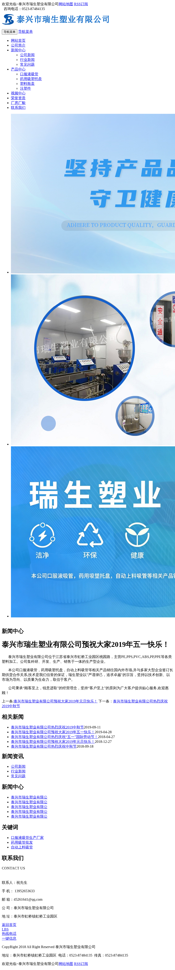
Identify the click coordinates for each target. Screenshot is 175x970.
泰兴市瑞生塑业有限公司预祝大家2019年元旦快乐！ (56, 701)
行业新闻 (27, 60)
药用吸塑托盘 (31, 79)
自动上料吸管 (22, 847)
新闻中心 (18, 50)
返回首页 (9, 925)
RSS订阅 (81, 4)
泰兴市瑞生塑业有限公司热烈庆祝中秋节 (44, 746)
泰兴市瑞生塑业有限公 (29, 797)
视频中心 (18, 93)
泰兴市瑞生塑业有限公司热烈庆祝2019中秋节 (47, 727)
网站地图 (66, 4)
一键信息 (9, 938)
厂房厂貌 (18, 103)
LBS (5, 929)
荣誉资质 (18, 98)
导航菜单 (25, 32)
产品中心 (18, 69)
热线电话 (9, 934)
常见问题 (27, 64)
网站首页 (18, 40)
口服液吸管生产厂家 (27, 838)
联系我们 (18, 107)
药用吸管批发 (22, 842)
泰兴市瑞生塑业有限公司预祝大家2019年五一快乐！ (53, 732)
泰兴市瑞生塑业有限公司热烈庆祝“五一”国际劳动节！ (54, 737)
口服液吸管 (29, 74)
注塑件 (25, 88)
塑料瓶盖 (27, 84)
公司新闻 (27, 55)
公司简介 (18, 45)
